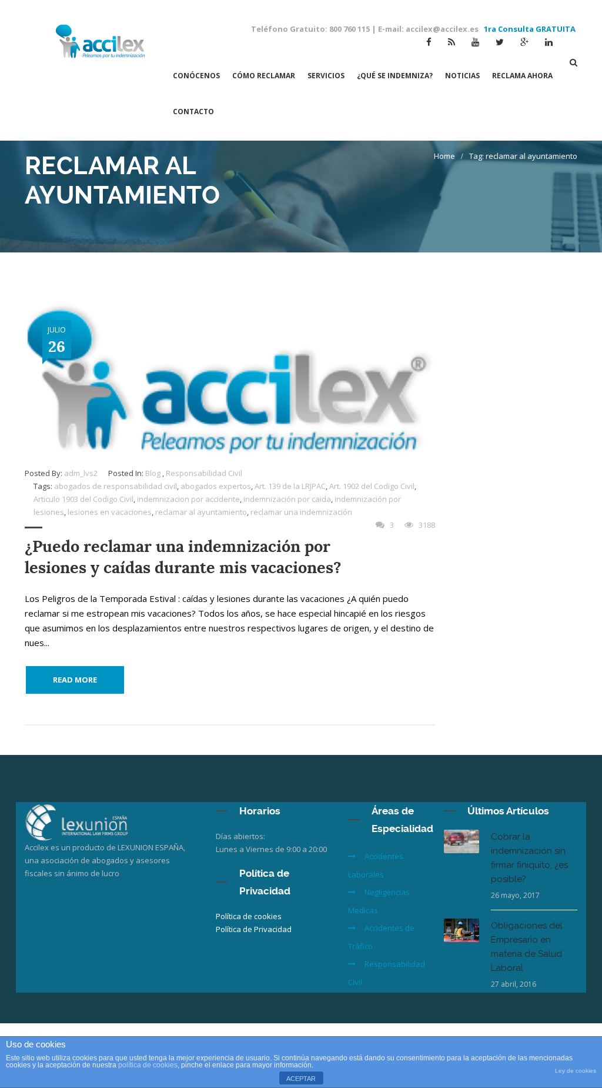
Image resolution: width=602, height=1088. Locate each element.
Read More (75, 679)
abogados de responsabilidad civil (115, 486)
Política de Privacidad (254, 929)
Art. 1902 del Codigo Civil (371, 486)
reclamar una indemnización (301, 512)
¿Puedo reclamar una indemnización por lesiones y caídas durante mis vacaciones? (183, 557)
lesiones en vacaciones (110, 512)
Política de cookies (249, 916)
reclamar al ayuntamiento (201, 512)
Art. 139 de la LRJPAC (290, 486)
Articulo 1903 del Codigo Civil (83, 499)
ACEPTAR (301, 1078)
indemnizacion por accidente (188, 499)
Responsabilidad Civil (204, 473)
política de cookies (148, 1065)
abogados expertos (215, 486)
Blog (152, 473)
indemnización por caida (287, 499)
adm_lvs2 (81, 473)
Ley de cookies (575, 1070)
